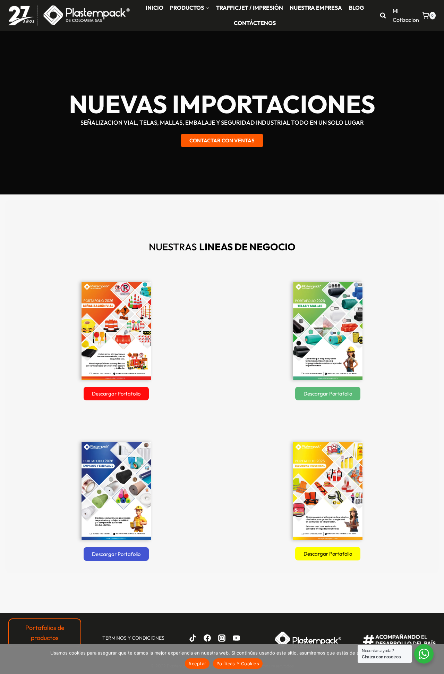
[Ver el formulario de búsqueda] (383, 15)
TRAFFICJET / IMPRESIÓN (249, 7)
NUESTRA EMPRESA (316, 7)
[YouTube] (236, 638)
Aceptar (197, 663)
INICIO (154, 7)
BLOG (356, 7)
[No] (435, 659)
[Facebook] (207, 638)
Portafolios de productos (45, 633)
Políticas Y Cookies (237, 663)
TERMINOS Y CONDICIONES (133, 638)
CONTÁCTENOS (255, 22)
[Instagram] (221, 638)
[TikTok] (193, 638)
